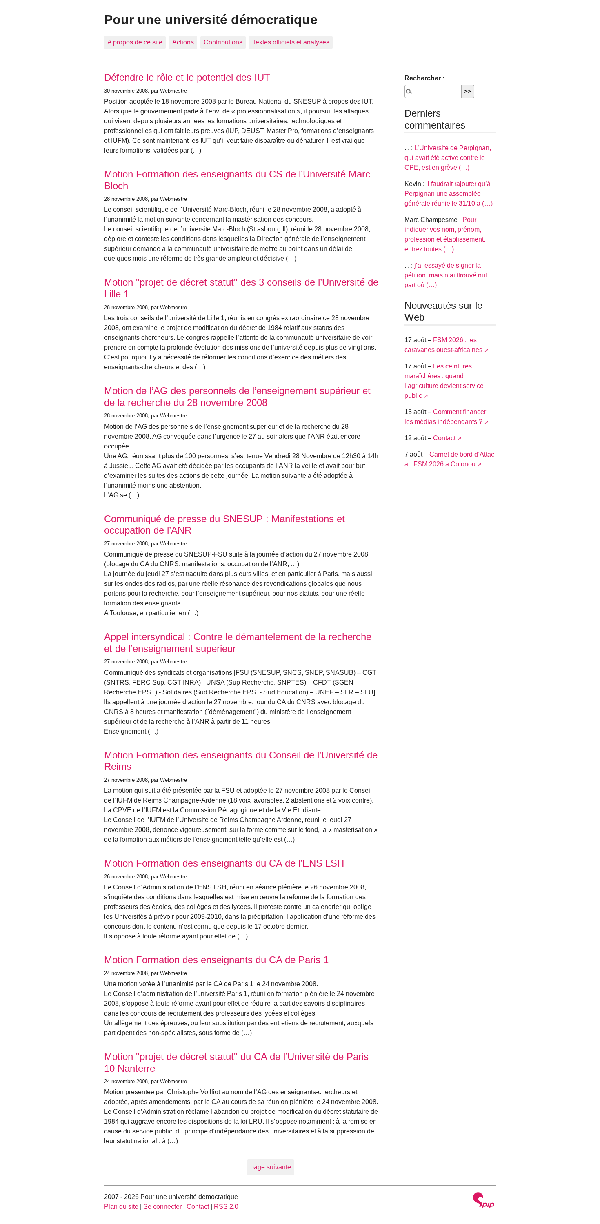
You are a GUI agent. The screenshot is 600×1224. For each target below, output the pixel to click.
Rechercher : (424, 78)
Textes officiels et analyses (290, 42)
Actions (183, 42)
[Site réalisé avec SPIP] (483, 1201)
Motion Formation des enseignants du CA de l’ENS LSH (224, 863)
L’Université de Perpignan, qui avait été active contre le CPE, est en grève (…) (447, 157)
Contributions (223, 42)
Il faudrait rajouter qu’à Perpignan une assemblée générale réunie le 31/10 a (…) (448, 193)
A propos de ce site (134, 42)
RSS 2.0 (226, 1206)
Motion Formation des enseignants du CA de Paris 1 (216, 959)
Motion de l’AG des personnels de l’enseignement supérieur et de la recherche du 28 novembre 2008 (237, 396)
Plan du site (121, 1206)
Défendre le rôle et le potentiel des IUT (187, 77)
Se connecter (162, 1206)
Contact (444, 438)
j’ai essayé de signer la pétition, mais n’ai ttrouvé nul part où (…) (445, 275)
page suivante (270, 1167)
